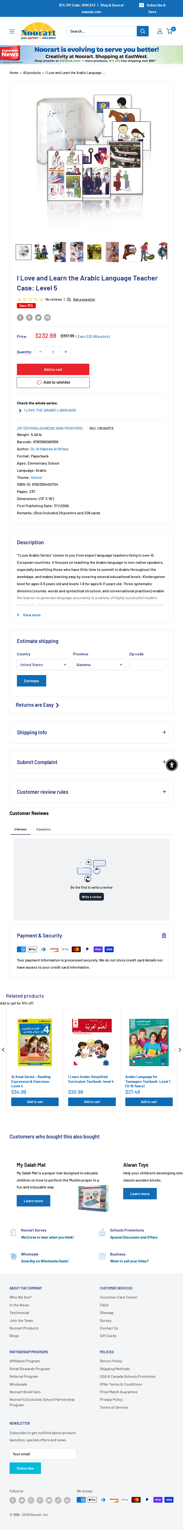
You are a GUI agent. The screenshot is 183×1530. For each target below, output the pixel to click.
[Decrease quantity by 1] (41, 352)
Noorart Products (24, 1328)
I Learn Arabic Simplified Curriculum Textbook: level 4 (91, 1079)
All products (32, 73)
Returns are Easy (35, 704)
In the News (19, 1305)
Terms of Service (114, 1407)
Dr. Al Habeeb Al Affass (50, 448)
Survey (106, 1320)
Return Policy (111, 1360)
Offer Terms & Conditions (121, 1384)
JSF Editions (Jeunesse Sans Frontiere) (49, 428)
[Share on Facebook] (20, 317)
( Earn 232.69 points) (93, 336)
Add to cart (53, 369)
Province (80, 654)
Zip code (136, 654)
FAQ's (104, 1305)
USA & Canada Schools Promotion (128, 1376)
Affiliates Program (25, 1360)
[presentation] (3, 1050)
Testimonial (19, 1312)
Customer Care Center (118, 1297)
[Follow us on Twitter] (22, 1500)
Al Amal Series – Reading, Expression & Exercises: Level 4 (31, 1081)
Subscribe (25, 1468)
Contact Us (109, 1328)
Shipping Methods (115, 1368)
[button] (23, 252)
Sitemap (107, 1312)
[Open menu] (12, 31)
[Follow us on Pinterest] (40, 1500)
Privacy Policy (111, 1399)
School (36, 477)
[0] (170, 31)
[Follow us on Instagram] (31, 1500)
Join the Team (21, 1320)
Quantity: (24, 351)
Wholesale (18, 1384)
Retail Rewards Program (30, 1368)
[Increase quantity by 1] (66, 352)
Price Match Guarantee (118, 1391)
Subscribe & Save (156, 8)
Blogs (14, 1335)
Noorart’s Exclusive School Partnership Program (42, 1402)
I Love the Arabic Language (50, 410)
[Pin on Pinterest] (29, 317)
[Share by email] (47, 317)
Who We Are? (21, 1297)
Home (14, 73)
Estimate (31, 680)
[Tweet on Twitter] (38, 317)
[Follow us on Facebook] (13, 1500)
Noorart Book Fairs (25, 1391)
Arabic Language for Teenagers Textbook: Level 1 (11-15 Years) (147, 1081)
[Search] (143, 31)
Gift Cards (108, 1335)
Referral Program (24, 1376)
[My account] (160, 31)
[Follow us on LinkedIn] (67, 1500)
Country (23, 654)
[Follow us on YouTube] (49, 1500)
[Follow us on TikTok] (58, 1500)
